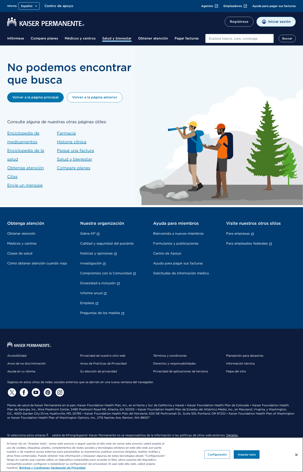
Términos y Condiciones (34, 467)
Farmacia (66, 133)
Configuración (217, 454)
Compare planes (44, 38)
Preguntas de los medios (100, 313)
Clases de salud (19, 253)
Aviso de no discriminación (26, 363)
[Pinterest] (47, 392)
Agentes (207, 6)
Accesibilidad (16, 355)
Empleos (87, 303)
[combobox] (239, 38)
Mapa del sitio (236, 371)
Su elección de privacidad (98, 371)
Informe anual (91, 293)
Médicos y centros (80, 38)
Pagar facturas (187, 38)
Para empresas (238, 233)
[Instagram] (59, 392)
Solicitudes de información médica (181, 273)
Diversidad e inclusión (98, 283)
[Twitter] (11, 392)
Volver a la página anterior (94, 97)
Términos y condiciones (170, 355)
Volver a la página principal (35, 97)
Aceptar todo (247, 454)
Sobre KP (87, 233)
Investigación (91, 263)
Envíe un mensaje (25, 185)
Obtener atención (153, 38)
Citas (12, 176)
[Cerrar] (296, 454)
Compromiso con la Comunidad (106, 273)
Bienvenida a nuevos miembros (178, 233)
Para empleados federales (247, 243)
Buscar (287, 38)
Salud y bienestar (117, 38)
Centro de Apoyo (167, 253)
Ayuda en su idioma (21, 371)
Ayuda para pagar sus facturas (274, 6)
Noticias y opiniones (96, 253)
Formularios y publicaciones (175, 243)
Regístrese (239, 22)
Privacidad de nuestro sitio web (102, 355)
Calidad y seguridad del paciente (107, 243)
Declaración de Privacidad (68, 467)
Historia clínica (71, 141)
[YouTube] (35, 392)
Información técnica (240, 363)
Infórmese (15, 38)
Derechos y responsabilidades (174, 363)
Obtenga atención (25, 167)
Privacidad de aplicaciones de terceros (180, 371)
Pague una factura (75, 150)
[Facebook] (23, 392)
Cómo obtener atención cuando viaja (37, 263)
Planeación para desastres (244, 355)
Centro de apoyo (59, 6)
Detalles (232, 435)
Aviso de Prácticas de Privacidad (103, 363)
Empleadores (232, 6)
